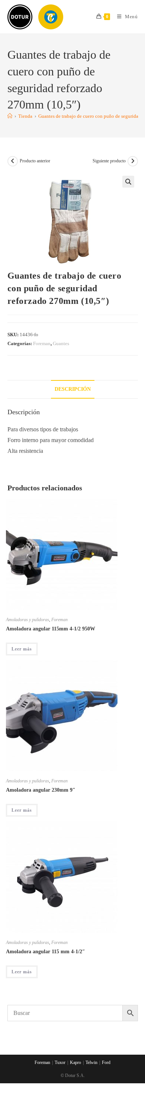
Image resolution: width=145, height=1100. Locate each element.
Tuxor (60, 1062)
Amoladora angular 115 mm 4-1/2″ (45, 951)
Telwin (91, 1062)
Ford (106, 1062)
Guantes (61, 343)
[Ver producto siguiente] (133, 161)
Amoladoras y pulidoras (27, 619)
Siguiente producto (109, 160)
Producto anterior (35, 160)
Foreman (42, 343)
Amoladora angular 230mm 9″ (40, 790)
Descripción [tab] (73, 389)
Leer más (22, 649)
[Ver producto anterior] (12, 161)
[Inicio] (9, 116)
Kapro (75, 1062)
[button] (128, 182)
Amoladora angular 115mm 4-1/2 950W (50, 629)
